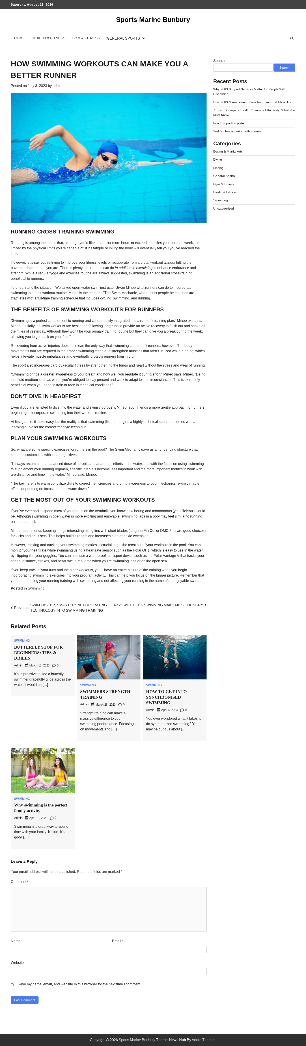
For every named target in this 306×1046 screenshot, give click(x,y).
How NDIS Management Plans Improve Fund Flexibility (252, 102)
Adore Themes (203, 1040)
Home (19, 38)
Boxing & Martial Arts (228, 151)
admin (57, 86)
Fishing (218, 168)
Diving (217, 159)
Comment (19, 882)
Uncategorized (223, 208)
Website (17, 963)
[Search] (292, 38)
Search (219, 61)
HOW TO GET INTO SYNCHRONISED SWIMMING (166, 697)
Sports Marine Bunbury (153, 19)
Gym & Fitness (86, 38)
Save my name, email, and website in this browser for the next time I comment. (79, 984)
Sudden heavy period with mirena (237, 131)
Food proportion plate (228, 123)
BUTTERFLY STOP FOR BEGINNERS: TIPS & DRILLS (38, 653)
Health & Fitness (49, 38)
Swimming (36, 588)
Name (17, 941)
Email (117, 941)
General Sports (123, 38)
